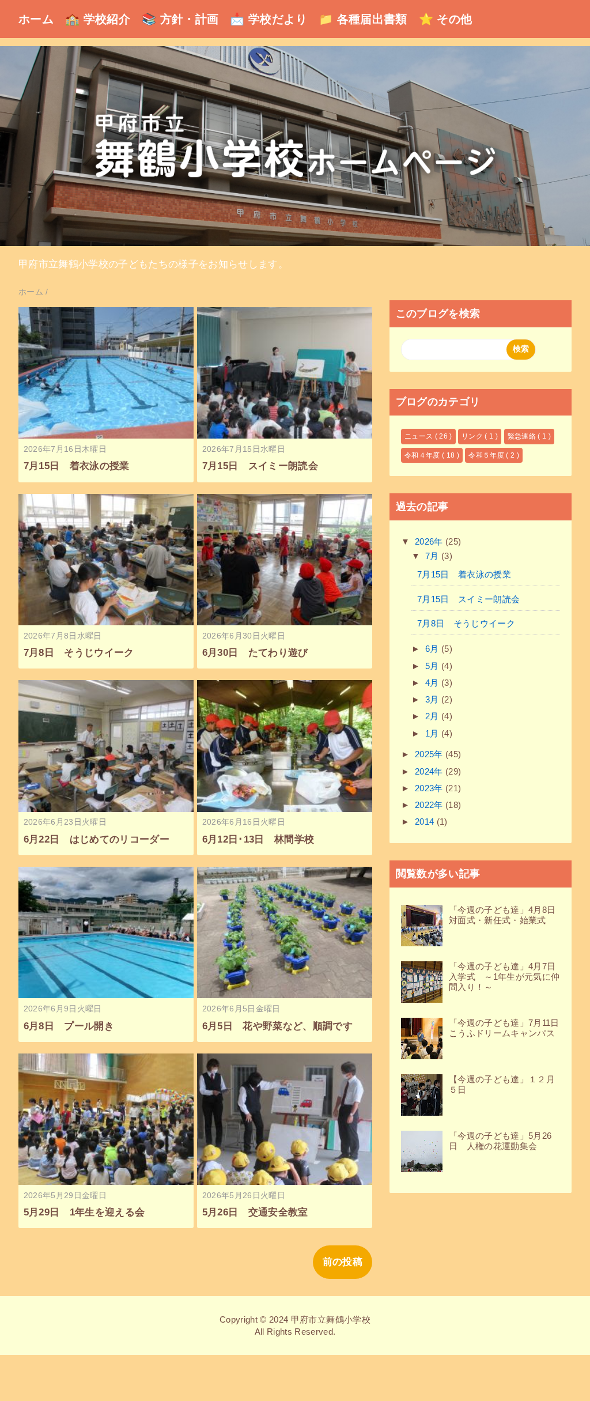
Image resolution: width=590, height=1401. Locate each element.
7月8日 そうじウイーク (79, 652)
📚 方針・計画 (180, 19)
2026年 (430, 541)
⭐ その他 (445, 19)
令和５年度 (487, 455)
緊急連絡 (523, 436)
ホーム (36, 19)
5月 (433, 666)
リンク (473, 436)
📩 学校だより (268, 19)
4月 (433, 683)
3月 (433, 699)
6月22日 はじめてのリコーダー (96, 839)
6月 (433, 649)
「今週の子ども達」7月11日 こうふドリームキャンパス (508, 1028)
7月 (433, 556)
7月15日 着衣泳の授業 (77, 465)
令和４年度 (423, 455)
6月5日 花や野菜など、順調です (277, 1026)
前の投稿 (342, 1261)
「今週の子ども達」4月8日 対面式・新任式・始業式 (507, 915)
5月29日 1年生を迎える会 (84, 1212)
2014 (426, 821)
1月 (433, 733)
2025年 (430, 754)
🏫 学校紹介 (97, 19)
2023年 (430, 788)
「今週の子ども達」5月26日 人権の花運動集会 (500, 1141)
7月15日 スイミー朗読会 (260, 465)
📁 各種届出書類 (363, 19)
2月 (433, 716)
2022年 (430, 805)
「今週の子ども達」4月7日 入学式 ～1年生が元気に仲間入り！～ (507, 976)
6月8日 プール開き (69, 1026)
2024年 (430, 771)
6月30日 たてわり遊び (255, 652)
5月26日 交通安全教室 (255, 1212)
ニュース (419, 436)
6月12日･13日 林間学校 (258, 839)
